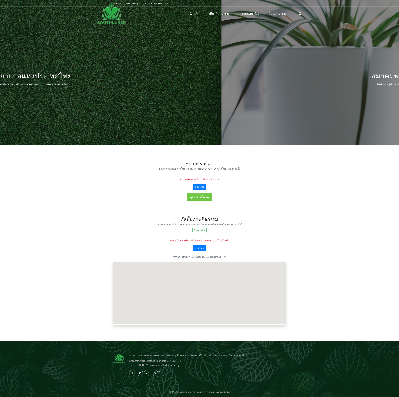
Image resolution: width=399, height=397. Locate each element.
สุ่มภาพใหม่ (200, 230)
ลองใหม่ (199, 186)
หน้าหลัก (193, 14)
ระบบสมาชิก (250, 14)
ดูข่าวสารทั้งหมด (199, 197)
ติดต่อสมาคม (277, 14)
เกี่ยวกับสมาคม (219, 14)
